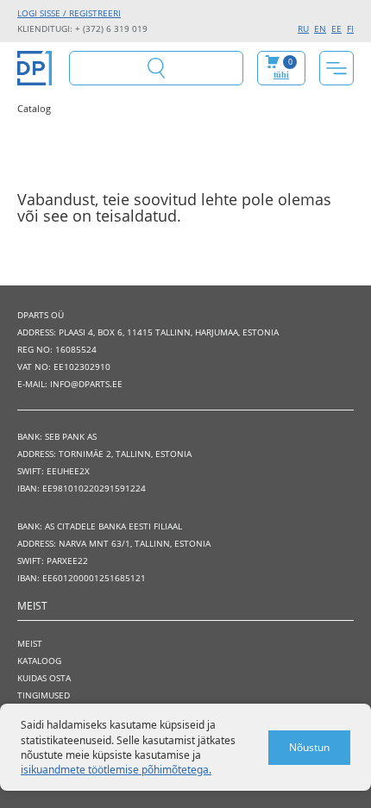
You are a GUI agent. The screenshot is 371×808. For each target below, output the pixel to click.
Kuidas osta (44, 678)
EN (320, 28)
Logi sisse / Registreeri (69, 13)
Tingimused (43, 695)
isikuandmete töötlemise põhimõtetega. (116, 769)
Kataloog (39, 661)
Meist (29, 643)
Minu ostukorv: (283, 67)
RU (303, 28)
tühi (281, 74)
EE (336, 28)
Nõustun (309, 747)
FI (350, 28)
